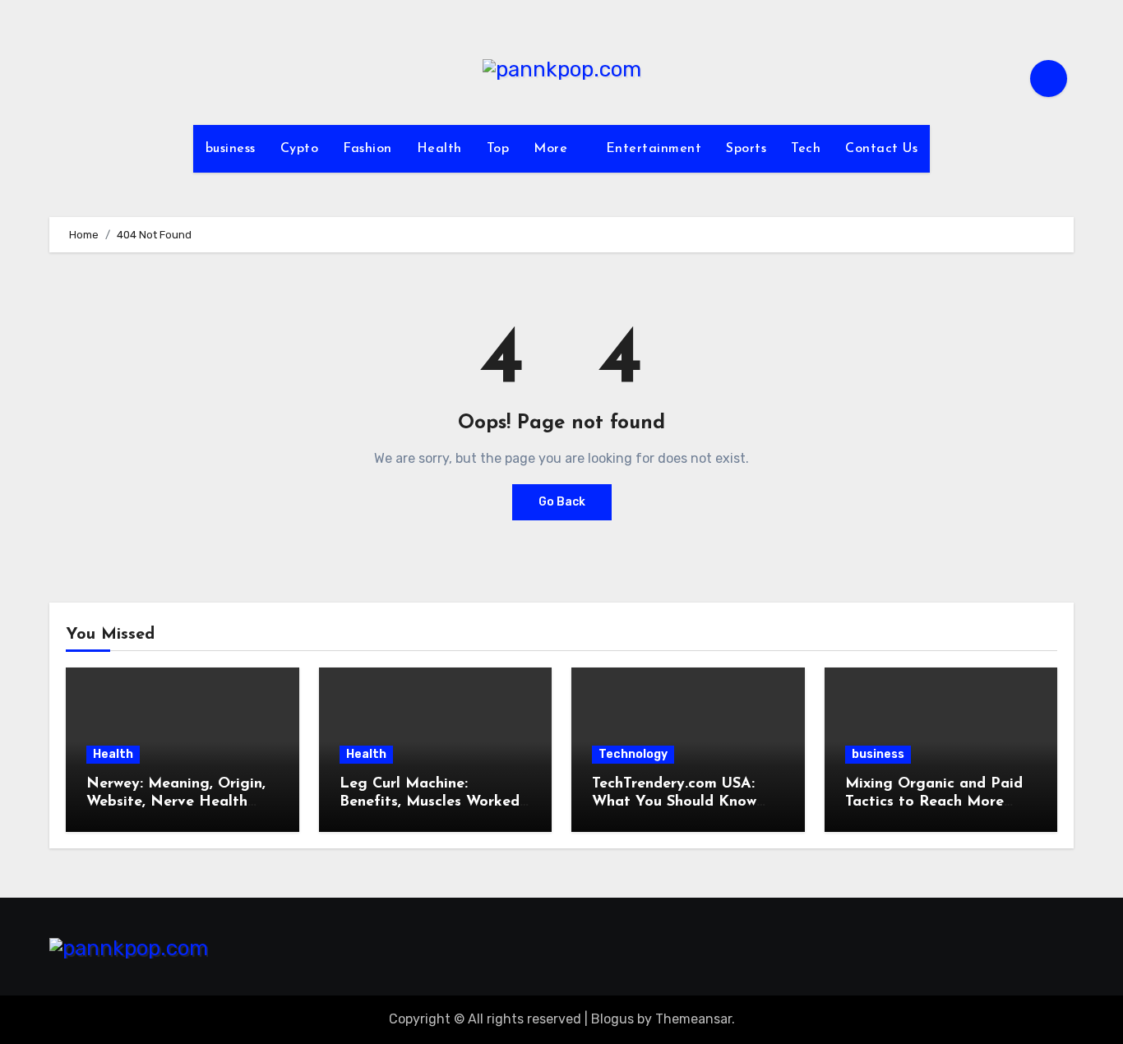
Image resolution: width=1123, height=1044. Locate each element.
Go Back (561, 502)
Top (498, 148)
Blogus (612, 1019)
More (553, 148)
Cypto (299, 148)
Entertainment (654, 148)
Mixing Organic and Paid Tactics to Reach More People (934, 802)
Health (439, 148)
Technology (633, 754)
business (231, 148)
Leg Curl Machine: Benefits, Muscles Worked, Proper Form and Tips (431, 802)
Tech (805, 148)
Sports (746, 148)
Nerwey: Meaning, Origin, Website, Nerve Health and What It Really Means (179, 802)
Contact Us (881, 148)
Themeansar (693, 1019)
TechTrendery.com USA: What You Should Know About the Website (674, 802)
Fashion (367, 148)
